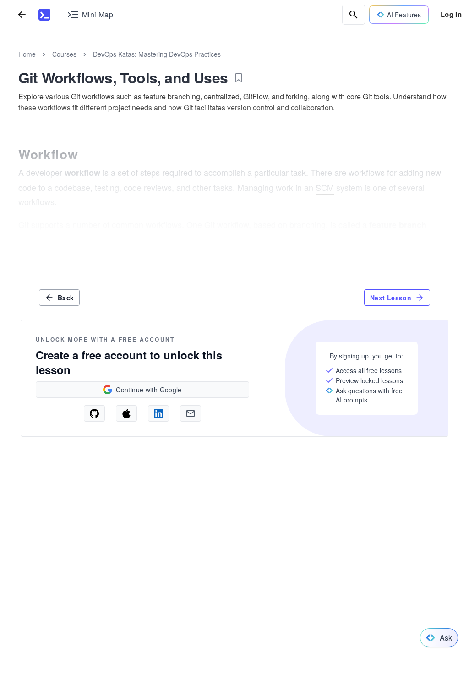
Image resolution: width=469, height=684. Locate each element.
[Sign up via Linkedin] (158, 413)
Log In (451, 14)
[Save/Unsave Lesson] (238, 78)
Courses (64, 54)
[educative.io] (44, 15)
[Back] (22, 14)
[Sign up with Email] (190, 413)
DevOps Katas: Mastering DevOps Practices (157, 54)
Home (27, 54)
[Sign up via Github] (94, 413)
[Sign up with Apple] (126, 413)
